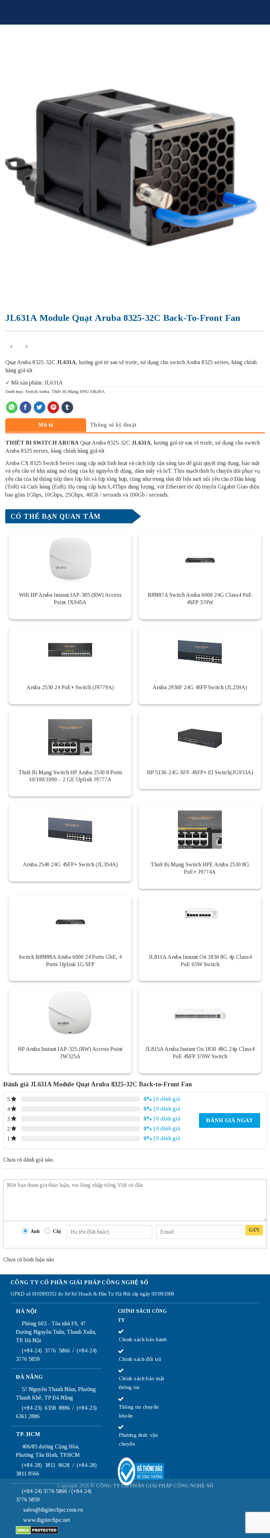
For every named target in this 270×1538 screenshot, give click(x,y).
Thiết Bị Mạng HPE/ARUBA (78, 391)
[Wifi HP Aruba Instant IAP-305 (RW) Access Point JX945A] (70, 560)
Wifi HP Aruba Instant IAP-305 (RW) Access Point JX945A (70, 598)
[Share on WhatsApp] (12, 407)
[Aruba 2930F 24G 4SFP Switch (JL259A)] (200, 652)
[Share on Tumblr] (67, 407)
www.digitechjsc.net (46, 1520)
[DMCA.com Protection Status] (37, 1529)
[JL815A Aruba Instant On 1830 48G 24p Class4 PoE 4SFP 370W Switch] (200, 1014)
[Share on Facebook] (25, 407)
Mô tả (45, 425)
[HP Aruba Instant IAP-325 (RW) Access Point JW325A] (70, 1014)
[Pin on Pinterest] (53, 407)
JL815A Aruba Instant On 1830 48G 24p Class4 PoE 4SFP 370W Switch (200, 1052)
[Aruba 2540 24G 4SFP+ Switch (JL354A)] (70, 829)
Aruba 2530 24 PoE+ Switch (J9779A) (70, 687)
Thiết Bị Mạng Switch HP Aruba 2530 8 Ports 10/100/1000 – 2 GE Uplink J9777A (70, 776)
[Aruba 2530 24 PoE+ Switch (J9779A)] (70, 652)
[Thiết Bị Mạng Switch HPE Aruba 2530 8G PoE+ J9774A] (200, 829)
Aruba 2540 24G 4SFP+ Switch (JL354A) (70, 864)
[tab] (45, 424)
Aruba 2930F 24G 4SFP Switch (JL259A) (200, 687)
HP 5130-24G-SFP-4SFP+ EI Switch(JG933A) (200, 772)
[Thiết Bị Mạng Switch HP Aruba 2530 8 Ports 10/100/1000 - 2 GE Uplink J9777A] (70, 737)
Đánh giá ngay (229, 1120)
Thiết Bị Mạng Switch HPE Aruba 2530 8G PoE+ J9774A (199, 868)
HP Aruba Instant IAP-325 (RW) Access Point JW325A (70, 1052)
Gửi (254, 1230)
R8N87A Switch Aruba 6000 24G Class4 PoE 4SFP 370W (200, 598)
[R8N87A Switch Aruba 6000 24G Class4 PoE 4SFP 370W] (200, 560)
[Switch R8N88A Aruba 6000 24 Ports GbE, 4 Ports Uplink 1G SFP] (70, 922)
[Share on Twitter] (39, 407)
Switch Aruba (37, 391)
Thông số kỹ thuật (113, 425)
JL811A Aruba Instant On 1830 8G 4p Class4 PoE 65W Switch (200, 960)
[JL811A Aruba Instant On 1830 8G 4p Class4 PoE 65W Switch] (200, 922)
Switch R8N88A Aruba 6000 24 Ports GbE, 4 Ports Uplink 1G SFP (70, 960)
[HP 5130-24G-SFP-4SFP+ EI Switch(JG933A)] (200, 737)
